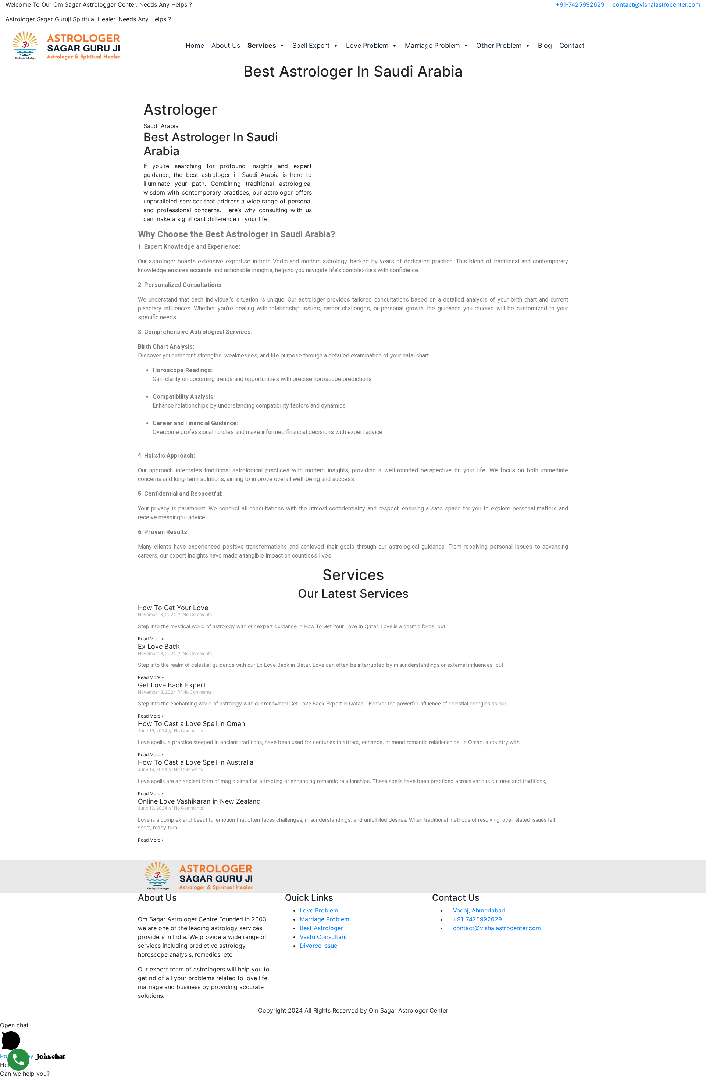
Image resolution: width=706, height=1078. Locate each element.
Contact (572, 45)
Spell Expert (311, 45)
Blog (545, 45)
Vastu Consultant (323, 936)
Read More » (151, 638)
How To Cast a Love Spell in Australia (195, 762)
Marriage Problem (432, 45)
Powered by (17, 1056)
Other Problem (499, 45)
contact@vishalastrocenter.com (656, 4)
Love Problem (367, 45)
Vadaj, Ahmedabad (478, 910)
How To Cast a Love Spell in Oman (191, 723)
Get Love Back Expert (172, 685)
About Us (225, 45)
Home (195, 45)
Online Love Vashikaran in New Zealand (199, 801)
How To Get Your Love (173, 608)
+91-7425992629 (580, 4)
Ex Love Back (159, 646)
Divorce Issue (318, 945)
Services (261, 45)
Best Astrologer (321, 928)
